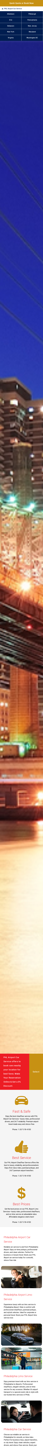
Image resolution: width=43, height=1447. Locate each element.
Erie (10, 20)
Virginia (11, 38)
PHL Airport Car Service (13, 9)
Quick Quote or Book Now (21, 3)
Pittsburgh (32, 14)
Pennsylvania (32, 20)
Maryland (32, 32)
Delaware (10, 26)
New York (10, 32)
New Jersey (32, 26)
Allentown (10, 14)
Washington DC (32, 38)
